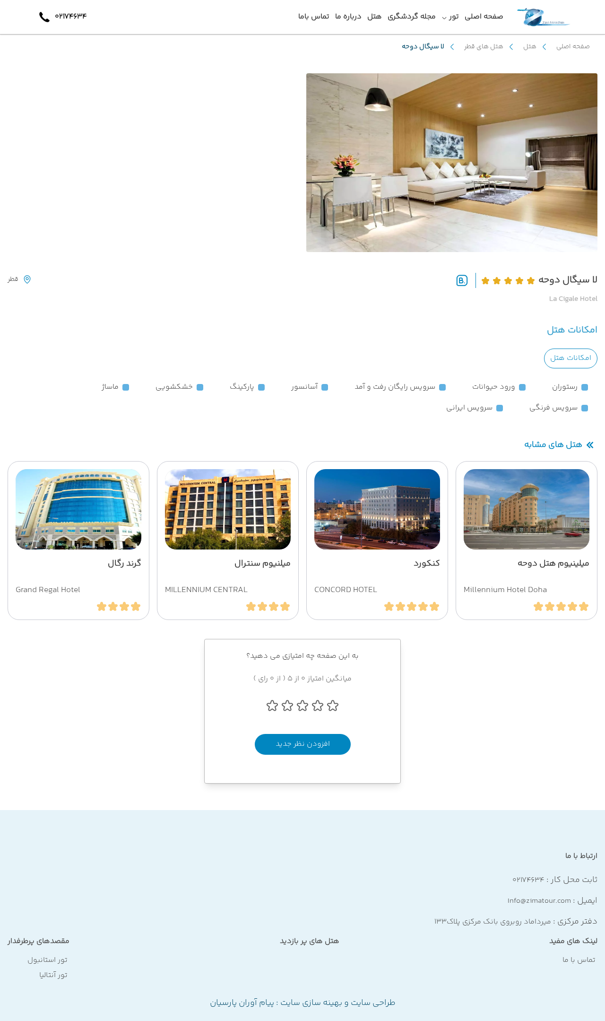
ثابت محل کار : (554, 880)
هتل (529, 47)
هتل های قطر (483, 47)
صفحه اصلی (573, 47)
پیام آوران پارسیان (242, 1003)
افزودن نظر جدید (303, 744)
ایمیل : (552, 901)
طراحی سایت (372, 1003)
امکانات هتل (570, 358)
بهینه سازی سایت (310, 1003)
